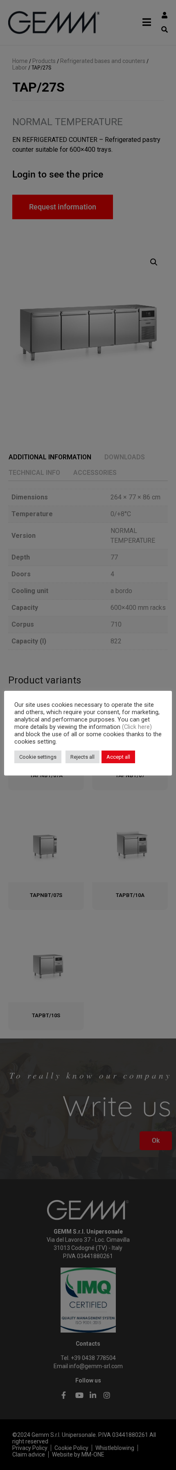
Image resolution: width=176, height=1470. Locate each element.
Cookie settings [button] (37, 757)
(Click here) (137, 727)
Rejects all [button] (82, 757)
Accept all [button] (118, 757)
